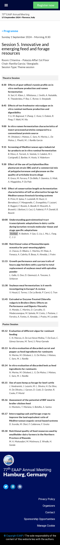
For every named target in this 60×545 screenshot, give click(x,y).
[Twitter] (5, 486)
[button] (6, 5)
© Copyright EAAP (13, 535)
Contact (50, 512)
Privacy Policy (46, 499)
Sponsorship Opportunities (39, 519)
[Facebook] (19, 486)
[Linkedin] (12, 486)
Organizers (49, 505)
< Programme (10, 31)
